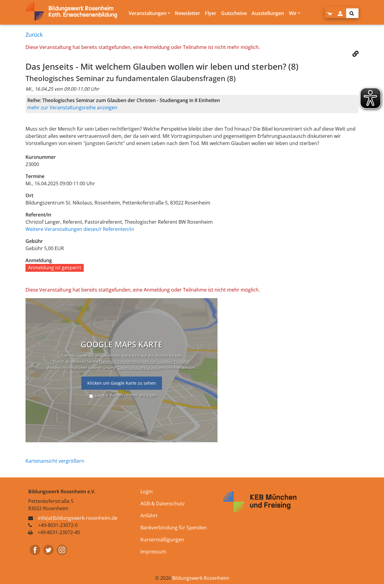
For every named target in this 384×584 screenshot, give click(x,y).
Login (146, 491)
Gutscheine (234, 13)
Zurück (34, 34)
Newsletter (187, 13)
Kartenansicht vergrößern (55, 461)
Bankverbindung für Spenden (173, 527)
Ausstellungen (268, 13)
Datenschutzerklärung (138, 367)
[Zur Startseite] (76, 11)
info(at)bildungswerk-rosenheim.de (77, 518)
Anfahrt (149, 515)
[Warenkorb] (330, 13)
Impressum (153, 551)
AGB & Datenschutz (162, 503)
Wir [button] (293, 13)
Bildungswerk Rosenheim (200, 578)
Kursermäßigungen (162, 539)
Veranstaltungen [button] (147, 13)
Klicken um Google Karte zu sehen (121, 383)
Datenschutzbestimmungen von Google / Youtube (144, 361)
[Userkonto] (340, 13)
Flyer (210, 13)
